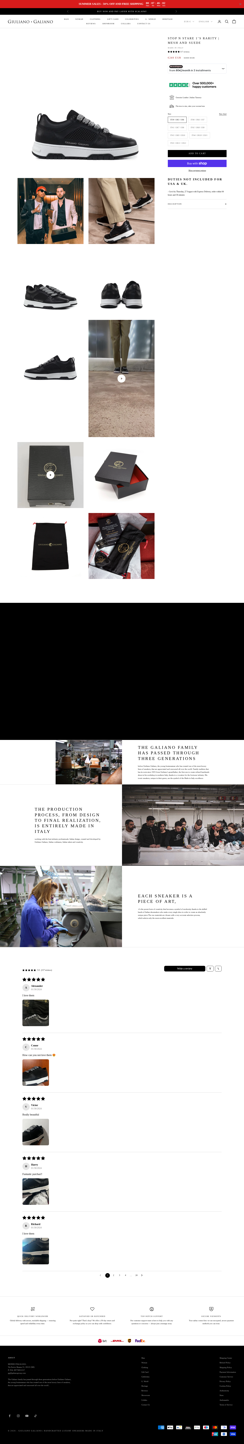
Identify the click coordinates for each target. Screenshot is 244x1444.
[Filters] (210, 968)
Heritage (168, 19)
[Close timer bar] (240, 4)
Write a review (184, 968)
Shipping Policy (226, 1367)
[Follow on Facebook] (9, 1415)
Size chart (223, 114)
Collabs (126, 24)
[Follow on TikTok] (35, 1415)
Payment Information (228, 1372)
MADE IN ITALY (175, 48)
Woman (79, 19)
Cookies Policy (225, 1386)
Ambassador (224, 1400)
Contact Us (143, 24)
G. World (150, 19)
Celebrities (132, 19)
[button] (174, 52)
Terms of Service (226, 1405)
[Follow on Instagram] (18, 1415)
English (204, 22)
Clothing (95, 19)
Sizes (221, 1395)
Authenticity (224, 1391)
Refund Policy (225, 1363)
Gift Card (113, 19)
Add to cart (197, 153)
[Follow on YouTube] (27, 1415)
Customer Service (226, 1377)
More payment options (197, 170)
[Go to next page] (142, 1275)
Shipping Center (226, 1358)
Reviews (91, 24)
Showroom (108, 24)
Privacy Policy (225, 1381)
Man (66, 19)
